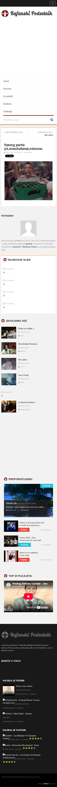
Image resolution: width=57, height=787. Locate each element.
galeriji (29, 243)
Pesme (7, 88)
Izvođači (8, 96)
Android (16, 247)
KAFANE (46, 486)
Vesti (6, 81)
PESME (24, 530)
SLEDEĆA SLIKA (45, 132)
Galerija (7, 111)
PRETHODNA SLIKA (14, 132)
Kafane (7, 103)
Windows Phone (29, 247)
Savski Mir (21, 503)
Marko (46, 783)
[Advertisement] (28, 47)
